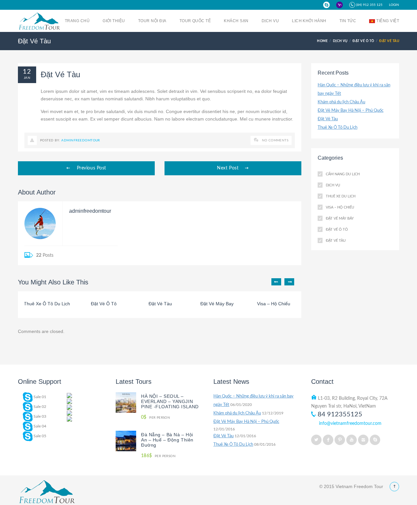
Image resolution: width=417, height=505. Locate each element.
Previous (276, 281)
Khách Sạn (236, 21)
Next (289, 281)
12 (27, 72)
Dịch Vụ (270, 21)
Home (322, 41)
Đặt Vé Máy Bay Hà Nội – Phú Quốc (350, 110)
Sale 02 (39, 407)
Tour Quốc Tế (195, 21)
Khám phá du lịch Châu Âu (341, 102)
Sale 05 (39, 436)
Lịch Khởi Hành (309, 21)
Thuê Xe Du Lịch (340, 196)
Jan (27, 77)
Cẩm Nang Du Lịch (343, 174)
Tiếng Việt (387, 21)
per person (155, 417)
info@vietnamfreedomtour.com (350, 423)
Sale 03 (39, 416)
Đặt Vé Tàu (328, 119)
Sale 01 (39, 397)
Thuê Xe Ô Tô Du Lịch (337, 127)
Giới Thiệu (114, 21)
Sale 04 (39, 426)
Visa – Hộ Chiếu (340, 207)
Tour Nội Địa (152, 21)
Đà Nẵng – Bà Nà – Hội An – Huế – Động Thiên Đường (167, 440)
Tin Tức (347, 21)
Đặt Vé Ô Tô (363, 41)
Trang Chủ (77, 21)
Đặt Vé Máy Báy (340, 218)
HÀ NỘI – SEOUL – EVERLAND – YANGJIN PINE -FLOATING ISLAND (170, 401)
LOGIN (394, 5)
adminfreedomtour (80, 140)
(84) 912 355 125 (368, 5)
